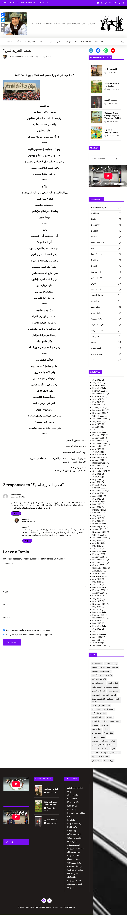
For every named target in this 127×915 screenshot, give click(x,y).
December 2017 (99, 560)
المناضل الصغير (97, 295)
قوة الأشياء (105, 749)
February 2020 (98, 513)
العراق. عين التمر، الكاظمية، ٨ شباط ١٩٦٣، (105, 700)
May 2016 (96, 582)
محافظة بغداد (104, 756)
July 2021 (96, 474)
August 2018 (98, 540)
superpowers (105, 671)
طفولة (113, 741)
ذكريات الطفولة (97, 324)
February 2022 (98, 457)
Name (6, 592)
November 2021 (99, 466)
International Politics (100, 243)
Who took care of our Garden (111, 84)
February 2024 (98, 405)
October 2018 (98, 535)
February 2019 (98, 527)
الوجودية (110, 717)
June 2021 (97, 477)
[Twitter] (2, 20)
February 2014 (98, 615)
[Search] (117, 158)
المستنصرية (96, 289)
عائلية (93, 342)
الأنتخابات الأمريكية (99, 679)
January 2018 (98, 557)
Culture (94, 219)
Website (6, 617)
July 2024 (96, 399)
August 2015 (98, 598)
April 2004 (96, 640)
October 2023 (98, 416)
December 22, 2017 (18, 497)
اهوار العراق (96, 721)
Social (94, 266)
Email (6, 604)
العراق (93, 283)
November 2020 (99, 490)
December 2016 (99, 576)
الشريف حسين (113, 691)
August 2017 (98, 571)
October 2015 (98, 596)
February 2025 (98, 391)
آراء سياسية (96, 272)
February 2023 (98, 435)
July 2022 (96, 449)
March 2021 (97, 485)
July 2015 (96, 601)
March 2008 (97, 634)
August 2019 (98, 515)
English (94, 231)
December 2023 (99, 410)
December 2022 (99, 441)
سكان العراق (108, 733)
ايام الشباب (95, 301)
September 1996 (99, 645)
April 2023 (96, 430)
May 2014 (96, 607)
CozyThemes (69, 907)
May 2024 (96, 402)
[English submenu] (104, 41)
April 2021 (96, 482)
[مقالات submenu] (45, 41)
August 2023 (98, 421)
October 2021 (98, 468)
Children (95, 213)
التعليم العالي (97, 687)
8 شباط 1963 (97, 663)
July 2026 (96, 380)
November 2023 (99, 413)
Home (4, 3)
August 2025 (98, 383)
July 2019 (96, 518)
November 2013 (99, 618)
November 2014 (99, 604)
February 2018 (98, 554)
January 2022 (98, 460)
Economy (95, 225)
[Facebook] (2, 15)
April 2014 (96, 609)
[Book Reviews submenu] (90, 41)
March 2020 (97, 510)
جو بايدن (95, 725)
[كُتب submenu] (20, 41)
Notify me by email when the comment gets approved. (29, 635)
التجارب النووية (113, 683)
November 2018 (99, 532)
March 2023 (97, 432)
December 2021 (99, 463)
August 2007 (98, 637)
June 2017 (97, 573)
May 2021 (96, 479)
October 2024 (98, 396)
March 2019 (97, 524)
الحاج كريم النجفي (98, 691)
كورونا (94, 756)
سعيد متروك (96, 733)
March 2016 (97, 587)
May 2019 (96, 521)
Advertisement (28, 3)
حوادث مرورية (97, 319)
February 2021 (98, 488)
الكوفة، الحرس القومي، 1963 (103, 709)
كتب (93, 360)
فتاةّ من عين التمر (111, 69)
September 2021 (99, 471)
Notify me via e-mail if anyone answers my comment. (28, 630)
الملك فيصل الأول (99, 713)
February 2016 (98, 590)
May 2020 (96, 504)
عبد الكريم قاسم (98, 745)
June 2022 (97, 452)
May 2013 (96, 623)
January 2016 (98, 593)
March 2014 (97, 612)
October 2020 (98, 493)
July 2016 (96, 579)
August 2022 (98, 446)
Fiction (94, 237)
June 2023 (97, 427)
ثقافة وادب (95, 307)
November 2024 (99, 394)
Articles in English (99, 207)
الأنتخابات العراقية (98, 683)
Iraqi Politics (96, 254)
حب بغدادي (105, 725)
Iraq (93, 248)
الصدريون (105, 695)
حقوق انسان (96, 313)
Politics (94, 260)
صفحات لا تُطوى (110, 100)
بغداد (105, 721)
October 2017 (98, 565)
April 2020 (96, 507)
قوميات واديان (97, 354)
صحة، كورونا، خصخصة (100, 741)
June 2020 (97, 502)
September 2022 (99, 443)
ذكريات (106, 729)
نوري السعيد (108, 761)
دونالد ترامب (96, 729)
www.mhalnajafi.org (74, 452)
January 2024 (98, 408)
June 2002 (97, 643)
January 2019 (98, 529)
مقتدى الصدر (96, 761)
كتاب (113, 749)
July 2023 (96, 424)
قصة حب (95, 749)
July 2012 (96, 629)
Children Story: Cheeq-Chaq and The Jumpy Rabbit (112, 115)
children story (112, 667)
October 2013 (98, 621)
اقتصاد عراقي (96, 278)
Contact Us (43, 3)
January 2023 (98, 438)
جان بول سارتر (114, 721)
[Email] (2, 25)
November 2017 (99, 562)
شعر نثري (95, 336)
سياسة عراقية (97, 330)
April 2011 (96, 632)
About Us (14, 3)
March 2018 (97, 551)
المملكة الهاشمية (98, 717)
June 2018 (97, 543)
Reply (16, 513)
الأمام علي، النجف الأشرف (102, 675)
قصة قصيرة (96, 348)
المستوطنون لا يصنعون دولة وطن (111, 130)
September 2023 (99, 419)
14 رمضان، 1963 (111, 663)
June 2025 (97, 385)
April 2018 (96, 549)
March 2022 (97, 454)
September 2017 (99, 568)
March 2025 (97, 388)
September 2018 (99, 538)
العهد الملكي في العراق (101, 705)
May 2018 (96, 546)
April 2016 (96, 585)
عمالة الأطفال (111, 745)
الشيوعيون (96, 695)
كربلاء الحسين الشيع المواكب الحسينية (106, 753)
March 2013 (97, 626)
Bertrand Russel (98, 667)
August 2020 (98, 496)
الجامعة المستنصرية (111, 687)
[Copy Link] (2, 30)
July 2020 (96, 499)
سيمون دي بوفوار (98, 737)
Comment (8, 564)
